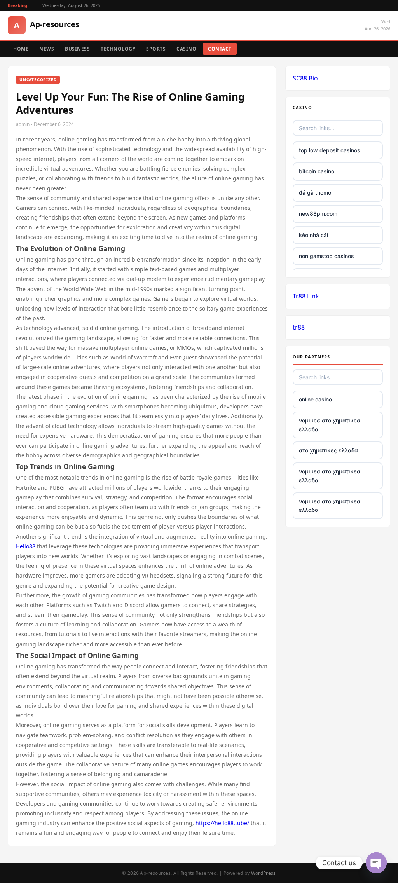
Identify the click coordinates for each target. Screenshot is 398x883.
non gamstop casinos (326, 256)
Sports (156, 48)
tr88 (299, 327)
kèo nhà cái (313, 235)
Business (77, 48)
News (46, 48)
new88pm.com (318, 213)
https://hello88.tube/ (222, 823)
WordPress (263, 873)
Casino (186, 48)
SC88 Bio (305, 78)
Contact (220, 48)
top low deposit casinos (329, 150)
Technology (118, 48)
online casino (315, 399)
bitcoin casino (316, 171)
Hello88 (25, 546)
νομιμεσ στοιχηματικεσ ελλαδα (329, 424)
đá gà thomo (315, 192)
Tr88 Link (306, 296)
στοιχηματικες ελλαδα (328, 450)
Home (20, 48)
